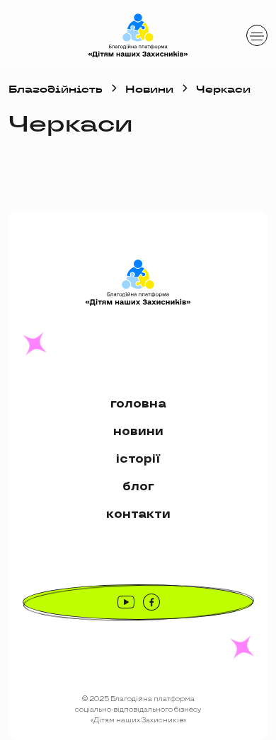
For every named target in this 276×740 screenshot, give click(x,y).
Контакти (138, 514)
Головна (138, 403)
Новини (149, 89)
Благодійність (55, 89)
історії (138, 458)
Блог (138, 486)
